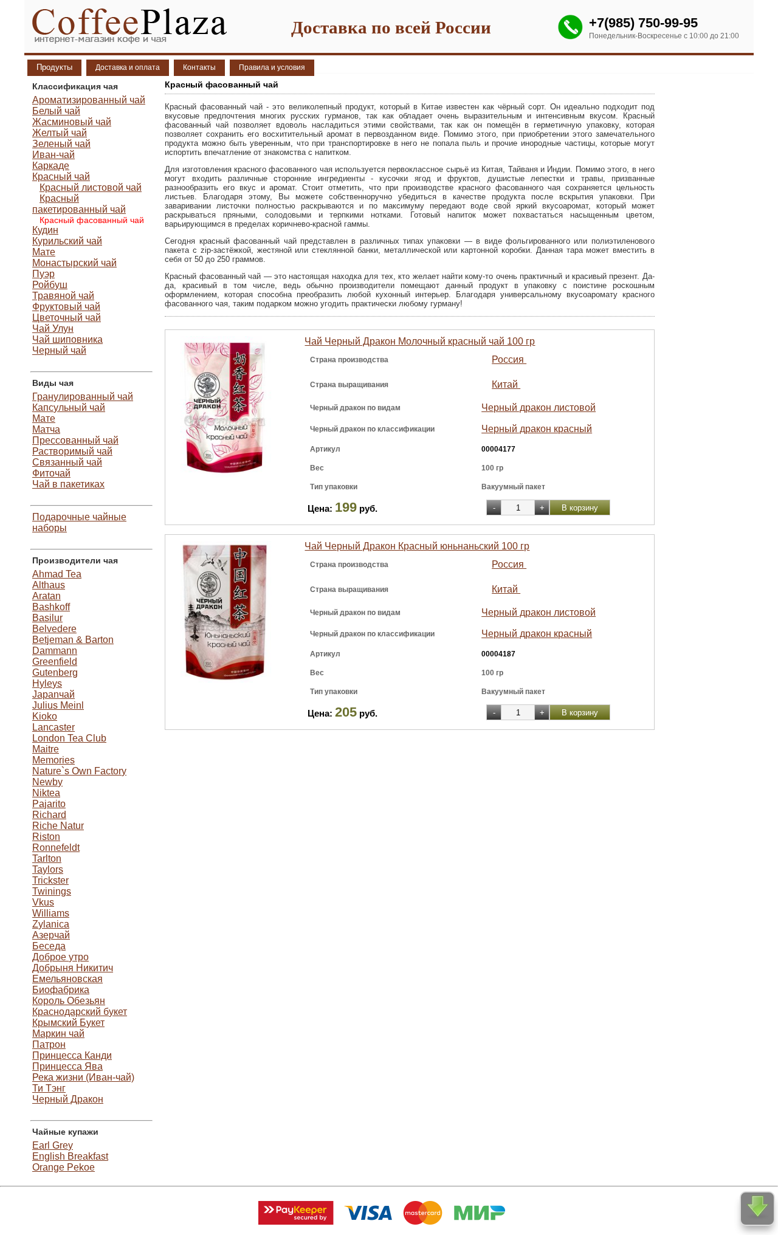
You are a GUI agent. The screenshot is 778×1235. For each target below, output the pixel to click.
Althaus (48, 585)
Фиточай (51, 473)
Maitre (45, 749)
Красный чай (61, 176)
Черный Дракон (67, 1099)
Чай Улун (53, 328)
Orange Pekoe (63, 1167)
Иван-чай (53, 155)
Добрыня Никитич (72, 968)
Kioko (44, 716)
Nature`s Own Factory (79, 771)
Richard (49, 815)
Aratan (46, 596)
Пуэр (43, 274)
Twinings (51, 891)
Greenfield (54, 661)
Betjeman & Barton (73, 640)
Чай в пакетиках (68, 484)
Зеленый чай (61, 144)
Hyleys (47, 683)
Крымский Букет (68, 1022)
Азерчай (51, 935)
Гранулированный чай (82, 396)
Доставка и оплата (127, 67)
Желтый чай (59, 133)
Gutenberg (55, 672)
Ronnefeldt (56, 847)
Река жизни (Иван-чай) (83, 1077)
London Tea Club (69, 738)
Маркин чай (58, 1033)
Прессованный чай (75, 440)
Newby (47, 782)
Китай (506, 384)
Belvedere (54, 629)
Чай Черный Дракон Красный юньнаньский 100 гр (417, 546)
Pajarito (49, 804)
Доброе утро (60, 957)
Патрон (49, 1044)
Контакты (199, 67)
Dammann (54, 650)
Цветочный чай (66, 317)
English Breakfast (70, 1156)
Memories (53, 760)
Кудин (45, 230)
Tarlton (46, 858)
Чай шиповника (67, 339)
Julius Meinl (58, 705)
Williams (50, 913)
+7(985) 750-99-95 (643, 22)
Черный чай (59, 350)
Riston (46, 836)
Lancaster (53, 727)
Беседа (49, 946)
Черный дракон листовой (538, 407)
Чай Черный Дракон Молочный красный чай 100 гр (420, 341)
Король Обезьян (68, 1001)
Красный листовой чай (91, 187)
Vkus (43, 902)
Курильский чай (67, 241)
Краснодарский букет (79, 1011)
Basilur (47, 618)
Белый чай (56, 111)
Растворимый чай (72, 451)
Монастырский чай (74, 263)
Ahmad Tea (56, 574)
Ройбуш (49, 285)
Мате (43, 252)
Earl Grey (52, 1145)
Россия (509, 359)
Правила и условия (272, 67)
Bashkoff (51, 607)
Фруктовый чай (66, 306)
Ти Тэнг (49, 1088)
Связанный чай (67, 462)
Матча (46, 429)
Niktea (46, 793)
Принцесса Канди (72, 1055)
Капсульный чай (68, 407)
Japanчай (53, 694)
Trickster (50, 880)
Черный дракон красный (536, 429)
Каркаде (50, 165)
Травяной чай (63, 296)
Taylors (47, 869)
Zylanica (50, 924)
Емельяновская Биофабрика (67, 984)
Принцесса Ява (67, 1066)
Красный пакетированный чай (79, 204)
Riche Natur (58, 825)
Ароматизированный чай (88, 100)
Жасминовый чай (71, 122)
